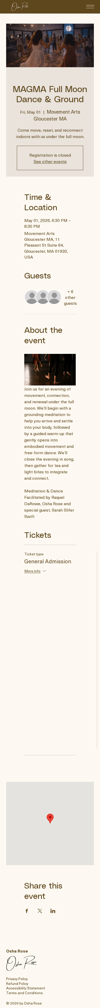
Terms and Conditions (24, 993)
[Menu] (90, 7)
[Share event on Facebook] (26, 911)
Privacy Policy (17, 978)
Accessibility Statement (25, 988)
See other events (50, 161)
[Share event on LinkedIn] (52, 911)
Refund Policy (17, 983)
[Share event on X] (39, 911)
